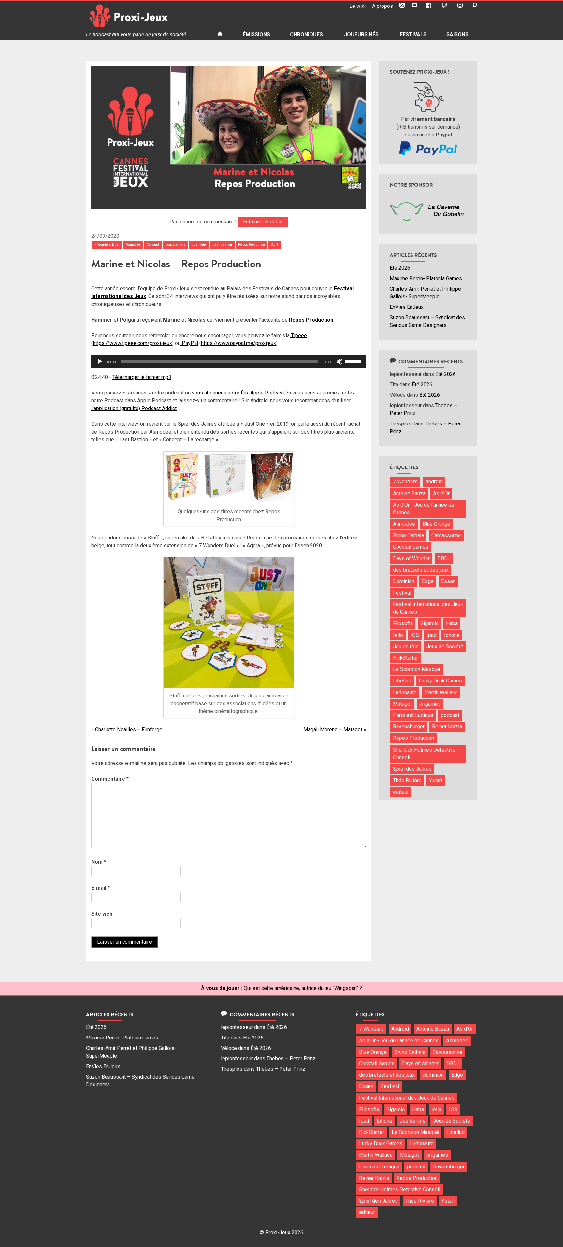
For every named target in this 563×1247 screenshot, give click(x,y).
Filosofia (403, 623)
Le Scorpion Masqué (416, 669)
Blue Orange (436, 524)
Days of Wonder (411, 558)
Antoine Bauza (409, 493)
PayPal (189, 343)
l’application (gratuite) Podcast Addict (134, 408)
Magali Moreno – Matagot (332, 729)
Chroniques (306, 34)
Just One (199, 244)
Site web (101, 914)
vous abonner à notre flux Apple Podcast (238, 393)
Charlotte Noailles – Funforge (128, 729)
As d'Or (441, 493)
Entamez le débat (263, 222)
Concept (153, 244)
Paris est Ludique (413, 715)
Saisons (457, 34)
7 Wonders (405, 482)
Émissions (256, 34)
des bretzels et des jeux (421, 570)
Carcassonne (446, 535)
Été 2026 (400, 268)
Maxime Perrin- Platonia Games (426, 278)
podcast (450, 715)
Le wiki (357, 6)
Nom (98, 862)
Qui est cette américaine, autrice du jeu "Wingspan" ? (303, 988)
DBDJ (444, 558)
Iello (398, 635)
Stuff (274, 244)
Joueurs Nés (361, 34)
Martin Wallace (441, 692)
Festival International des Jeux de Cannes (428, 608)
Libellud (402, 681)
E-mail (100, 888)
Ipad (431, 635)
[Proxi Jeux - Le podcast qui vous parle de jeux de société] (146, 16)
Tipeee (298, 335)
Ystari (435, 780)
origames (430, 704)
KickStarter (405, 658)
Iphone (452, 635)
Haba (452, 623)
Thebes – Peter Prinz (291, 1058)
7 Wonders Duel (107, 244)
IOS (415, 635)
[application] (228, 361)
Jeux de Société (444, 646)
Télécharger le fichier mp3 (141, 377)
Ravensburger (409, 727)
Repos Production (251, 244)
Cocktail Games (410, 547)
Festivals (413, 34)
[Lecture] (99, 361)
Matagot (402, 704)
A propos (382, 6)
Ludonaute (405, 692)
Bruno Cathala (408, 535)
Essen (448, 581)
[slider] (354, 361)
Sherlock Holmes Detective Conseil (424, 754)
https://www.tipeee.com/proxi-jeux (132, 343)
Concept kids (175, 244)
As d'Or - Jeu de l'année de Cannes (423, 509)
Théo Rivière (407, 780)
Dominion (403, 581)
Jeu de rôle (406, 646)
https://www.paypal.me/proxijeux (238, 343)
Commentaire (110, 779)
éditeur (401, 792)
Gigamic (429, 623)
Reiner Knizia (447, 727)
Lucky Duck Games (440, 681)
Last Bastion (222, 244)
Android (434, 482)
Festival (402, 593)
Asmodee (133, 244)
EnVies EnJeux (407, 307)
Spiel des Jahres (412, 769)
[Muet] (339, 361)
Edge (428, 581)
